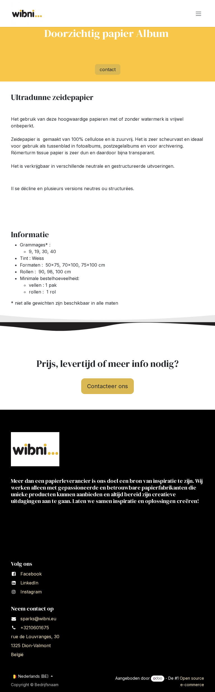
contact (108, 69)
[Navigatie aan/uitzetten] (198, 13)
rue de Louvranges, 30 (36, 636)
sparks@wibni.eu (38, 618)
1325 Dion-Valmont (31, 645)
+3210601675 (34, 627)
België (18, 654)
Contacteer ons (107, 386)
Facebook (31, 574)
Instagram (31, 592)
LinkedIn (29, 583)
